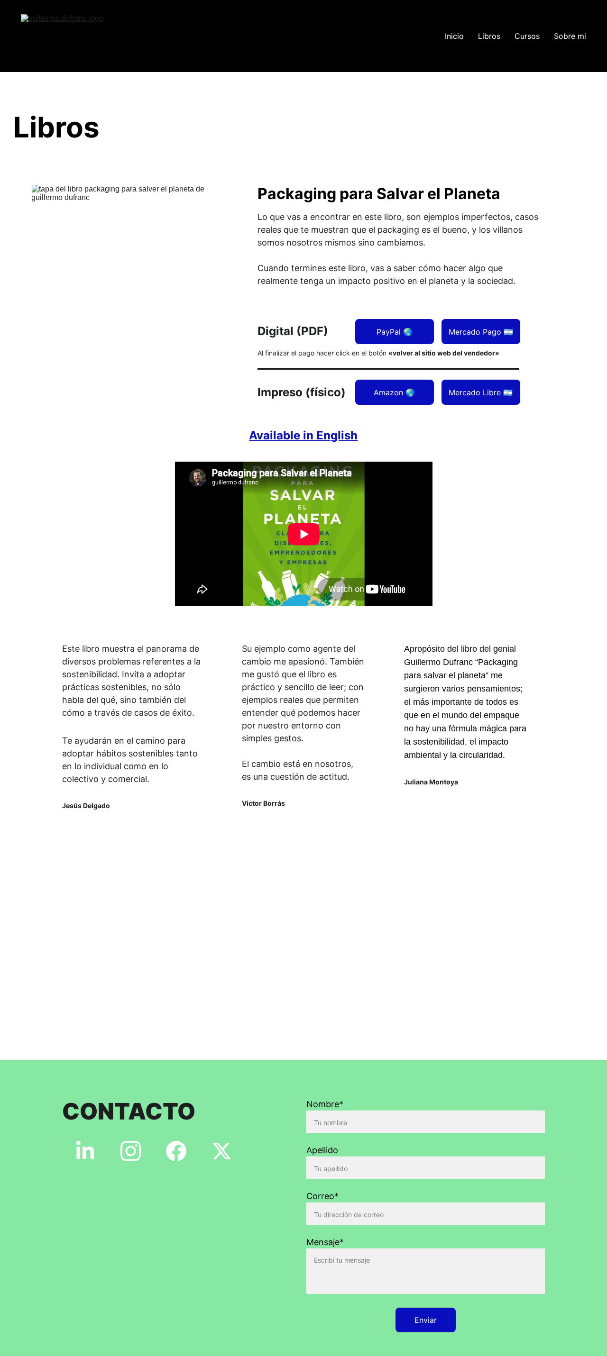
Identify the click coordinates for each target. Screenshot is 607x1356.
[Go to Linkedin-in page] (85, 1151)
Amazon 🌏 (394, 392)
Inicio (454, 36)
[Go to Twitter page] (222, 1151)
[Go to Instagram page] (130, 1151)
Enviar (425, 1320)
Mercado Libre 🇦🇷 (481, 392)
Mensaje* (325, 1242)
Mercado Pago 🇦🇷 (481, 332)
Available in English (303, 435)
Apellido (322, 1150)
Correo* (322, 1196)
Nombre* (324, 1104)
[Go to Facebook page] (176, 1151)
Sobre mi (570, 36)
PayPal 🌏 (395, 332)
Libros (489, 36)
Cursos (527, 36)
